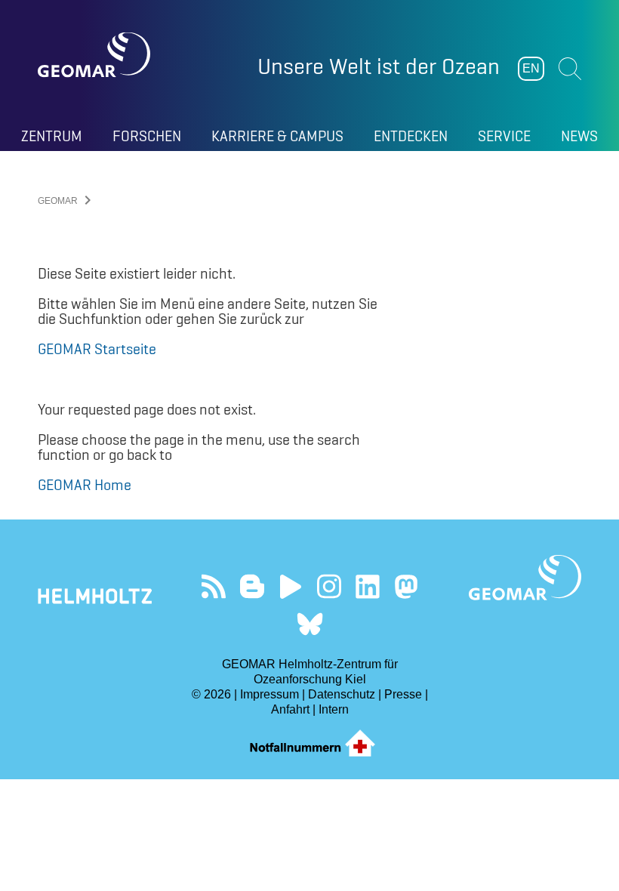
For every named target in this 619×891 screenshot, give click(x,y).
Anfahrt (290, 709)
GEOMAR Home (84, 485)
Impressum (269, 694)
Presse (403, 694)
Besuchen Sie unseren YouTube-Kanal (290, 586)
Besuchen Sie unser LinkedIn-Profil (367, 586)
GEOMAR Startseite (97, 349)
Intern (334, 709)
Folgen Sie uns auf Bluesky (310, 624)
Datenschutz (341, 694)
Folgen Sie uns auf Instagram (329, 586)
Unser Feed (213, 586)
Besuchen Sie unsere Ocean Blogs (252, 586)
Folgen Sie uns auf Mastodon (406, 586)
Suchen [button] (570, 68)
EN (531, 68)
